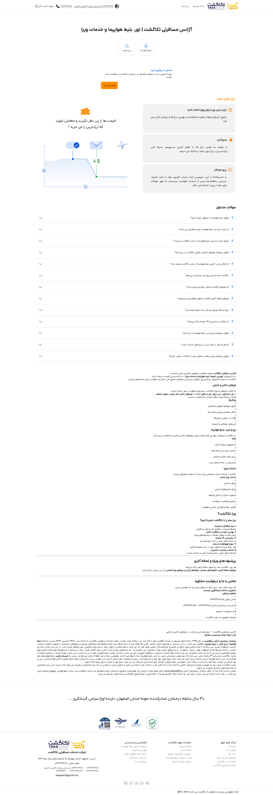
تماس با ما (231, 750)
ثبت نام (232, 754)
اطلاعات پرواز (185, 746)
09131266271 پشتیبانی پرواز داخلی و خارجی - (63, 767)
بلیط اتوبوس (210, 644)
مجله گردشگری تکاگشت (224, 765)
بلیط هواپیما (198, 6)
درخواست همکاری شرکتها (179, 754)
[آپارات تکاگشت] (126, 783)
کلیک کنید (110, 85)
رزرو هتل (185, 6)
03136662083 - (74, 770)
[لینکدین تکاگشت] (136, 783)
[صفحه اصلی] (222, 6)
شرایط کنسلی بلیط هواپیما (134, 746)
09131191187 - (60, 770)
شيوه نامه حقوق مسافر (135, 754)
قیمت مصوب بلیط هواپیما (178, 757)
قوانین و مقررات (138, 750)
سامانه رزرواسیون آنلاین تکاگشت (220, 641)
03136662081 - (92, 767)
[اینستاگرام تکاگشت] (142, 783)
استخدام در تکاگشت (226, 761)
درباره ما (232, 746)
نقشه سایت (185, 750)
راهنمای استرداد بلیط (226, 757)
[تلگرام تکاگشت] (147, 783)
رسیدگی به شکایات (137, 757)
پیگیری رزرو (140, 761)
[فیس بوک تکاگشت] (131, 783)
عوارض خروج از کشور (181, 761)
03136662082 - (91, 770)
